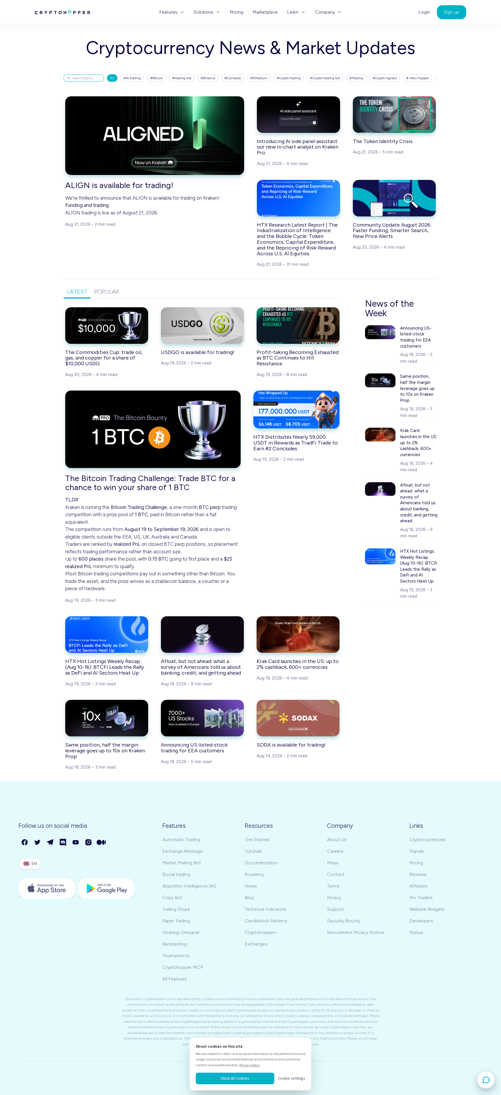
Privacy (334, 897)
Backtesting (174, 944)
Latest (77, 291)
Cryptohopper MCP (182, 967)
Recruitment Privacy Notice (355, 932)
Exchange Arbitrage (182, 851)
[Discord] (63, 842)
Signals (416, 851)
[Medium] (101, 842)
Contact (335, 874)
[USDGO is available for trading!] (202, 325)
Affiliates (418, 886)
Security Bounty (343, 921)
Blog (249, 897)
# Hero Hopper (417, 78)
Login (424, 12)
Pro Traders (421, 897)
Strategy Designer (181, 932)
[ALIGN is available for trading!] (154, 135)
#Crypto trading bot (325, 78)
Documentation (261, 862)
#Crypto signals (385, 78)
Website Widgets (426, 909)
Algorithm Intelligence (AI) (189, 886)
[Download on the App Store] (47, 889)
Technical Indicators (265, 909)
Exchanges (256, 944)
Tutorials (253, 851)
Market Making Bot (181, 862)
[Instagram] (88, 842)
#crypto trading (289, 78)
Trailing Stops (176, 909)
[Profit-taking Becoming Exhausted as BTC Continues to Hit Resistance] (298, 325)
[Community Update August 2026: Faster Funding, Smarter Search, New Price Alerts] (394, 198)
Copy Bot (172, 897)
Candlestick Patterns (266, 921)
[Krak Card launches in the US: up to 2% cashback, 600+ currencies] (298, 634)
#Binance (208, 78)
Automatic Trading (181, 839)
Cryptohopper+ (261, 932)
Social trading (176, 874)
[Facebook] (25, 842)
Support (335, 909)
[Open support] (486, 1080)
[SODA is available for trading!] (298, 718)
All (112, 78)
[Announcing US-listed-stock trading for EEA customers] (202, 718)
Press (332, 862)
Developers (421, 921)
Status (416, 932)
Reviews (417, 874)
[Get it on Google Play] (106, 889)
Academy (254, 874)
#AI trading (132, 78)
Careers (335, 851)
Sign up (451, 12)
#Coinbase (232, 78)
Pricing (236, 12)
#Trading (356, 78)
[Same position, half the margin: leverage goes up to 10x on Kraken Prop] (106, 718)
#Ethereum (259, 78)
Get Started (257, 839)
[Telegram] (50, 842)
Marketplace (265, 12)
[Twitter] (37, 842)
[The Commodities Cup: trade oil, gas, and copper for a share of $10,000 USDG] (106, 325)
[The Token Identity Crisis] (394, 114)
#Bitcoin (156, 78)
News (251, 886)
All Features (174, 979)
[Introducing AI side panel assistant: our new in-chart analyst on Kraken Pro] (298, 114)
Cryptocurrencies (427, 839)
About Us (336, 839)
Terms (333, 886)
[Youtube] (76, 842)
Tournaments (176, 955)
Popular (106, 291)
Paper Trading (176, 921)
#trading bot (181, 78)
